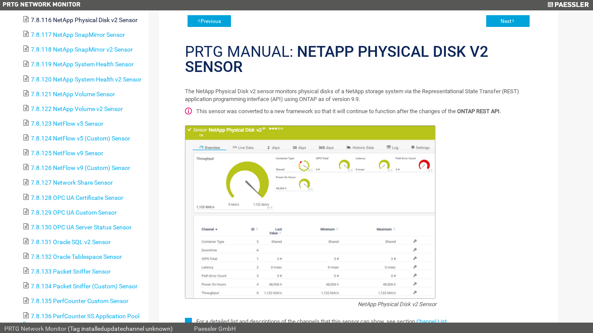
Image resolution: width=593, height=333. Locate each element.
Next (506, 21)
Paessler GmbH (215, 328)
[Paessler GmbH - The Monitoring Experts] (568, 5)
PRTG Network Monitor (35, 328)
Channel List (431, 321)
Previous (211, 21)
